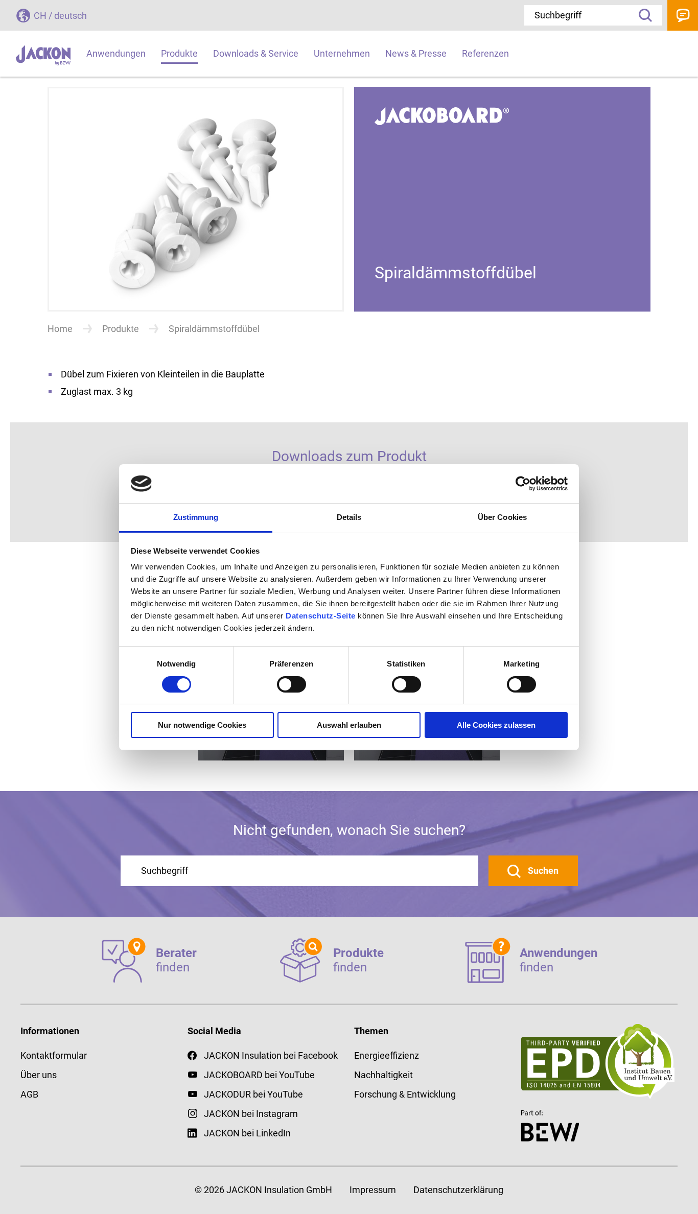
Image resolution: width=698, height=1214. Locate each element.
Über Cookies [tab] (502, 517)
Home (60, 328)
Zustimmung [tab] (196, 517)
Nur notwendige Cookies (202, 725)
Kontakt (682, 15)
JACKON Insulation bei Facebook (271, 1055)
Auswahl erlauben (349, 725)
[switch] (291, 684)
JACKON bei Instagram (251, 1113)
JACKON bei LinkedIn (247, 1133)
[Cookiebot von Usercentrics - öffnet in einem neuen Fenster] (523, 483)
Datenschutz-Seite (321, 615)
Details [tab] (349, 517)
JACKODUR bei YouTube (253, 1094)
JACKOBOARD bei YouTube (259, 1074)
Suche (641, 15)
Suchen (542, 870)
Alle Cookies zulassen (496, 725)
